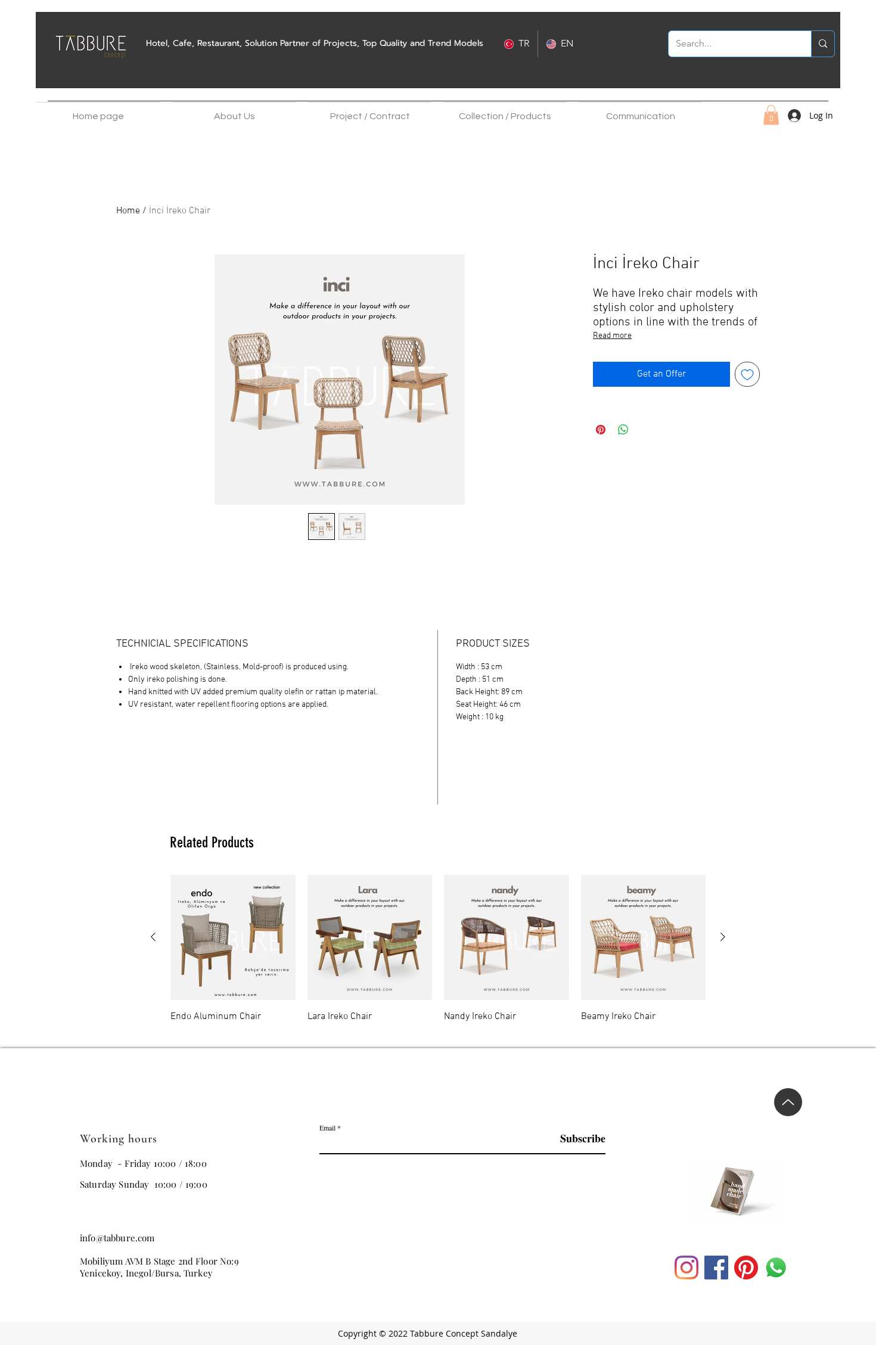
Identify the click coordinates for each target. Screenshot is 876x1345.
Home (128, 211)
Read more (612, 336)
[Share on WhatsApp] (623, 430)
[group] (438, 956)
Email (327, 1127)
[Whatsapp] (776, 1267)
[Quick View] (233, 937)
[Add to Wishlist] (747, 374)
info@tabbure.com (117, 1238)
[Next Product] (723, 937)
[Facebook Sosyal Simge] (716, 1267)
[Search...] (822, 44)
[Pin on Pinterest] (601, 430)
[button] (234, 111)
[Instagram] (686, 1267)
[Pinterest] (746, 1267)
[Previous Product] (153, 937)
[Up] (788, 1084)
